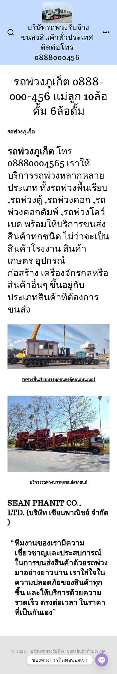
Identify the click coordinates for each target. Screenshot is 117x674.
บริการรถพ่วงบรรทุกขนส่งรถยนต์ (58, 482)
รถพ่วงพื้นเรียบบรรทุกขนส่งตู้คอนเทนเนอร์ (58, 379)
